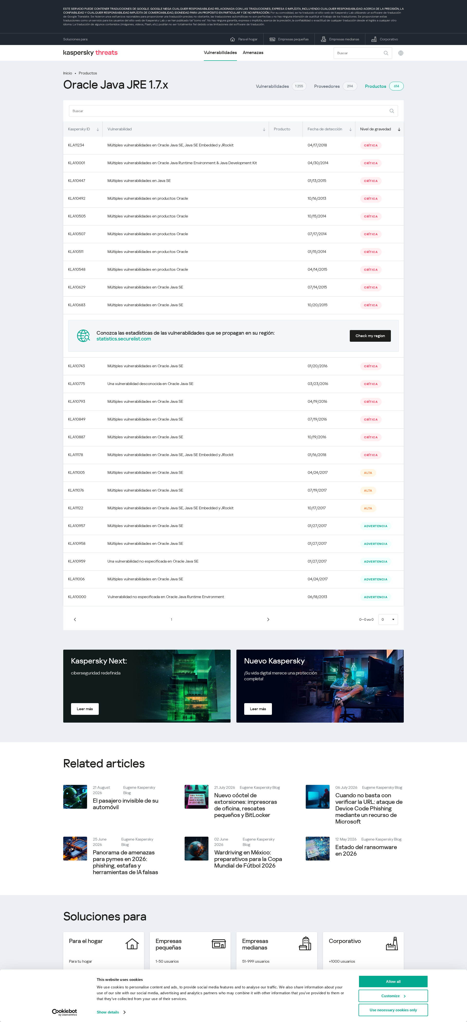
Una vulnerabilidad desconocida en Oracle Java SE (150, 383)
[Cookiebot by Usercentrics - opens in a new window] (64, 1012)
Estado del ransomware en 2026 (366, 850)
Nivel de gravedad (375, 129)
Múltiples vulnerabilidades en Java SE (139, 180)
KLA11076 (76, 490)
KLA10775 (76, 383)
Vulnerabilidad (120, 129)
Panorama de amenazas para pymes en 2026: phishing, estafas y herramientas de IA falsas (125, 862)
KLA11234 (76, 145)
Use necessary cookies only (393, 1010)
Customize (390, 996)
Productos (88, 73)
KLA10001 (76, 163)
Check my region (370, 335)
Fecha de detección (325, 129)
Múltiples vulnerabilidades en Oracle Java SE (145, 287)
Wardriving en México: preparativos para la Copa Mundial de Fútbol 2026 (248, 859)
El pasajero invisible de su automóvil (125, 804)
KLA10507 (76, 234)
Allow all (393, 981)
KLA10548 (76, 269)
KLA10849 (76, 419)
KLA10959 (76, 561)
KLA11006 (76, 579)
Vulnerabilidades (220, 52)
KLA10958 (76, 543)
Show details (108, 1012)
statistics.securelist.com (124, 339)
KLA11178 (75, 454)
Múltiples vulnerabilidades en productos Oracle (148, 198)
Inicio (67, 73)
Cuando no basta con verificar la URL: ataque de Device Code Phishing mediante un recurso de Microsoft (369, 808)
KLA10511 (75, 251)
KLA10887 (76, 437)
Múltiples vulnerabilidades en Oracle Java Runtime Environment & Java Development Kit (182, 163)
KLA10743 (76, 366)
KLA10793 (76, 401)
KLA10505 (77, 216)
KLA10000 (77, 596)
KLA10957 (76, 525)
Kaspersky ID (79, 129)
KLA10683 (76, 305)
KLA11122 (75, 508)
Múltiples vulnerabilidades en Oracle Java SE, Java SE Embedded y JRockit (171, 145)
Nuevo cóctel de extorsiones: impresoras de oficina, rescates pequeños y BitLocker (245, 805)
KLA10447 (76, 180)
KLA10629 (76, 287)
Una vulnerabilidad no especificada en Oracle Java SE (153, 561)
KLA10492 (76, 198)
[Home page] (92, 53)
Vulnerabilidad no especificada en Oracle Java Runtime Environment (166, 596)
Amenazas (253, 52)
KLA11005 (76, 472)
